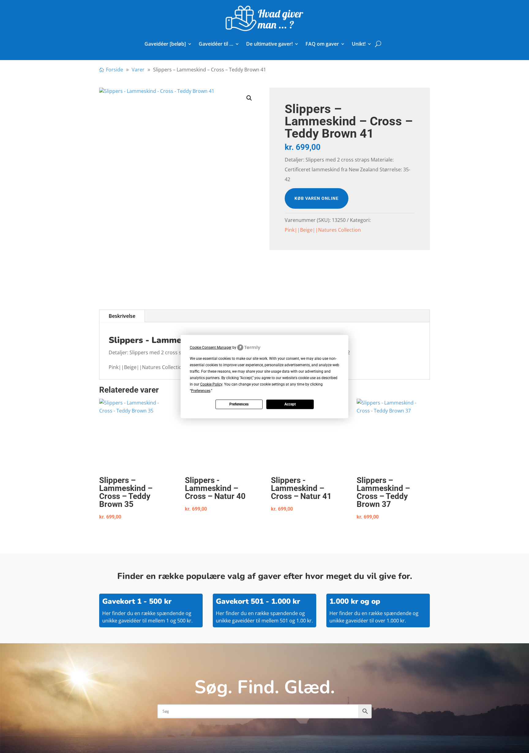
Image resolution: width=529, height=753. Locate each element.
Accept (290, 404)
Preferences (239, 404)
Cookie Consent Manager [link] (210, 347)
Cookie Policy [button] (211, 384)
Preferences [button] (200, 391)
